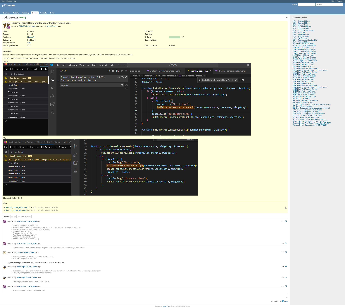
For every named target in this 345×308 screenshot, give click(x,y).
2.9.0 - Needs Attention (301, 34)
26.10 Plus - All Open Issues (303, 82)
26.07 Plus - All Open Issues (303, 65)
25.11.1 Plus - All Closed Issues (304, 51)
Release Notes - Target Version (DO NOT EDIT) (310, 125)
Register (340, 1)
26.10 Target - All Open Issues (304, 95)
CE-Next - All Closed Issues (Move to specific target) (312, 104)
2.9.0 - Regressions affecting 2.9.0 (305, 40)
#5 (286, 277)
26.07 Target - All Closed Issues (304, 76)
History (6, 216)
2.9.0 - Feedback (299, 32)
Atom (286, 301)
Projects (9, 1)
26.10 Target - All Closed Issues (304, 93)
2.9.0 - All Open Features (302, 27)
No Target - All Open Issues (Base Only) (307, 116)
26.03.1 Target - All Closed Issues (305, 61)
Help (14, 1)
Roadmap (25, 13)
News (52, 13)
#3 (286, 252)
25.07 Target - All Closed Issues (304, 46)
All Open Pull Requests (301, 99)
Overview (6, 13)
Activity (16, 13)
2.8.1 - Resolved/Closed (301, 23)
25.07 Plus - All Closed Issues (303, 44)
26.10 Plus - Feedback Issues (303, 83)
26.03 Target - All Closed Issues (304, 57)
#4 (286, 266)
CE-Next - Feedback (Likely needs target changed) (311, 108)
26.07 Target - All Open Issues (304, 78)
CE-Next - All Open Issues (302, 106)
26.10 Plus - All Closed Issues (303, 80)
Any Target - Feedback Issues (303, 102)
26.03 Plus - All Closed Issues (303, 55)
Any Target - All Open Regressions (305, 100)
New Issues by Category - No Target (306, 112)
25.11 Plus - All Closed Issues (303, 48)
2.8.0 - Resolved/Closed (301, 21)
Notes (13, 216)
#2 (286, 243)
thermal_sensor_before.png (16, 207)
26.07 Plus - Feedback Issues (303, 66)
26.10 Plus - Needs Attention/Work (305, 85)
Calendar (43, 13)
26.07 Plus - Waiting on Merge (304, 74)
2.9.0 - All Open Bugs (300, 25)
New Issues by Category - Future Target (307, 110)
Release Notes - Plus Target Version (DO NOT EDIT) (312, 123)
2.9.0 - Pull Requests (300, 38)
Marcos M (30, 37)
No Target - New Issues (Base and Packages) (309, 119)
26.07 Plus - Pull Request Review (305, 72)
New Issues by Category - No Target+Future (309, 114)
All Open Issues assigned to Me (304, 97)
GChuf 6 (22, 26)
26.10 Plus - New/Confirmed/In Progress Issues (310, 87)
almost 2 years (30, 26)
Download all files (286, 208)
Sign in (333, 1)
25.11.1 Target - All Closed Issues (305, 53)
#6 (286, 286)
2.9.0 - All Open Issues (301, 29)
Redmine (166, 306)
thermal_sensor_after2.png (16, 210)
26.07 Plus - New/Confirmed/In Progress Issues (310, 70)
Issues (34, 13)
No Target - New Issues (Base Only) (306, 117)
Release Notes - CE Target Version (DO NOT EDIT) (311, 121)
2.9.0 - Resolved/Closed (301, 42)
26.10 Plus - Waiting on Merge (304, 91)
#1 (286, 221)
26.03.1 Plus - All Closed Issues (304, 59)
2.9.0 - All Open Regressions (303, 31)
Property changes (24, 216)
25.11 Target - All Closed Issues (304, 49)
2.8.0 (29, 43)
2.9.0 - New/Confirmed (301, 36)
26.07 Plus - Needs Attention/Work (305, 68)
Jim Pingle (21, 267)
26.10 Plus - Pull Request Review (305, 89)
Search (294, 5)
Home (3, 1)
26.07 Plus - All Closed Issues (303, 63)
